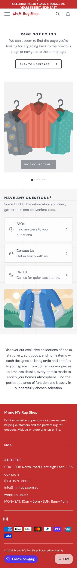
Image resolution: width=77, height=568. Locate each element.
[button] (57, 14)
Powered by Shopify (51, 550)
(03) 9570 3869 (17, 481)
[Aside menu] (8, 14)
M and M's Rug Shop (26, 550)
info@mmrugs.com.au (21, 487)
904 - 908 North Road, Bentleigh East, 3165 (38, 467)
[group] (38, 127)
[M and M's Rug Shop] (25, 14)
